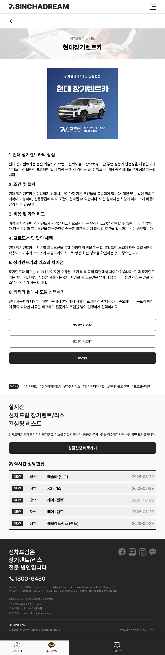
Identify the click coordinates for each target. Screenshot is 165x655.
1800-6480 (30, 579)
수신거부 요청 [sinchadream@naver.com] (30, 613)
